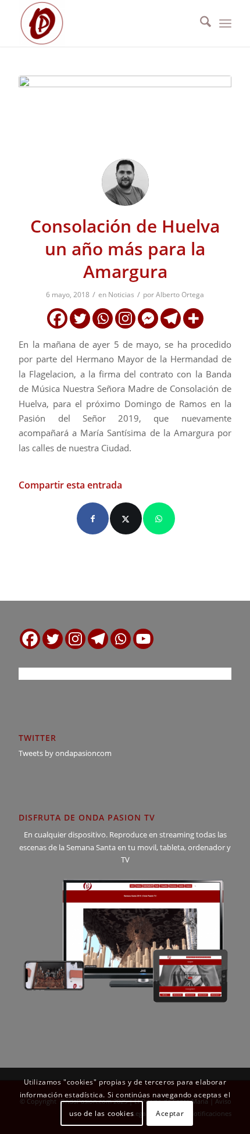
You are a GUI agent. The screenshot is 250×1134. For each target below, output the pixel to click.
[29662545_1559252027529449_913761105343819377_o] (125, 113)
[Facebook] (57, 318)
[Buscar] (199, 23)
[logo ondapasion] (103, 23)
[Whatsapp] (102, 318)
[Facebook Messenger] (148, 318)
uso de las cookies (101, 1113)
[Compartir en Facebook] (93, 518)
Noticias (121, 294)
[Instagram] (125, 318)
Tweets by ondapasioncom (65, 753)
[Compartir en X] (126, 518)
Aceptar (170, 1113)
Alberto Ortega (180, 294)
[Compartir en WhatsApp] (159, 518)
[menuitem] (199, 23)
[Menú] (225, 23)
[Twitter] (80, 318)
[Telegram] (170, 318)
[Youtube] (143, 639)
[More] (193, 318)
